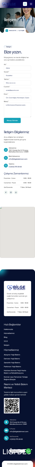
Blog (5, 337)
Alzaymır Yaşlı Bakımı (12, 355)
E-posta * (7, 87)
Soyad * (6, 72)
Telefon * (6, 79)
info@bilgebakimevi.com (18, 159)
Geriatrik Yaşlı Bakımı (12, 363)
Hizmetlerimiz (9, 333)
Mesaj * (6, 101)
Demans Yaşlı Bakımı (12, 359)
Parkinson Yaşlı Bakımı (12, 366)
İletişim (6, 345)
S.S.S (6, 341)
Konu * (6, 94)
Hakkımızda (8, 329)
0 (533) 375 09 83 (15, 167)
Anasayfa (12, 30)
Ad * (5, 64)
